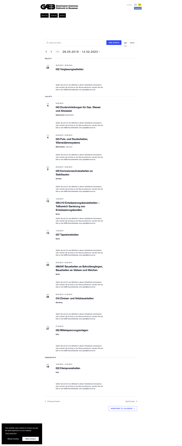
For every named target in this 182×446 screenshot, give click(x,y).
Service (62, 15)
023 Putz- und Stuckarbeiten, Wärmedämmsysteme (72, 140)
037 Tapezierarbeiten (67, 234)
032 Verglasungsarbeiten (70, 69)
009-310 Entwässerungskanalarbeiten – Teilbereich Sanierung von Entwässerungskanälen (77, 206)
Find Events (113, 43)
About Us (44, 15)
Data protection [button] (11, 433)
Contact (129, 5)
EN (140, 5)
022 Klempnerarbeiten (68, 368)
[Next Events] (51, 51)
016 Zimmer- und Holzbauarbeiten (75, 298)
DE (136, 5)
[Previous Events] (46, 51)
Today (57, 51)
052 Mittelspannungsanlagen (72, 330)
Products (54, 15)
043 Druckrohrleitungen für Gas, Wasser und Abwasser (78, 108)
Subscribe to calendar (122, 408)
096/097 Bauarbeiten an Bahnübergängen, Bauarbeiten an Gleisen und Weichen (79, 268)
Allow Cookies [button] (30, 439)
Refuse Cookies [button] (13, 439)
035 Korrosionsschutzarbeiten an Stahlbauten (74, 172)
